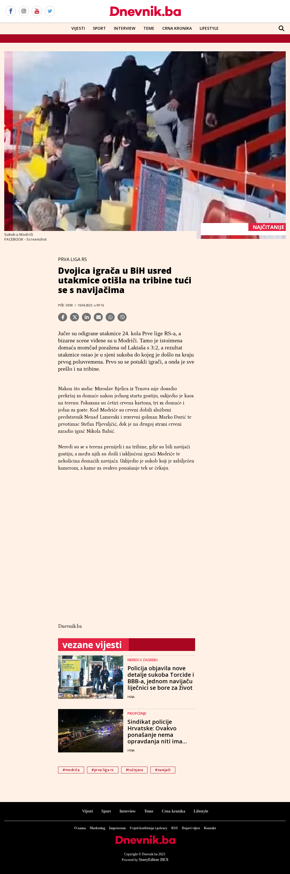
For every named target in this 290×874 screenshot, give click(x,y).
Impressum (117, 828)
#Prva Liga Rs (102, 769)
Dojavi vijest (191, 828)
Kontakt (210, 828)
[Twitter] (50, 11)
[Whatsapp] (110, 317)
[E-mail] (98, 317)
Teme (148, 28)
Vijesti (78, 28)
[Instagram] (24, 11)
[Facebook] (11, 11)
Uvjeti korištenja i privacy (148, 828)
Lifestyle (209, 28)
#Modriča (71, 769)
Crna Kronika (177, 28)
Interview (124, 28)
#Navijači (163, 769)
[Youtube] (37, 11)
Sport (99, 28)
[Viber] (122, 317)
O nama (80, 828)
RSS (174, 828)
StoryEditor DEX (154, 860)
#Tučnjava (134, 769)
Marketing (97, 828)
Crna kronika (173, 811)
